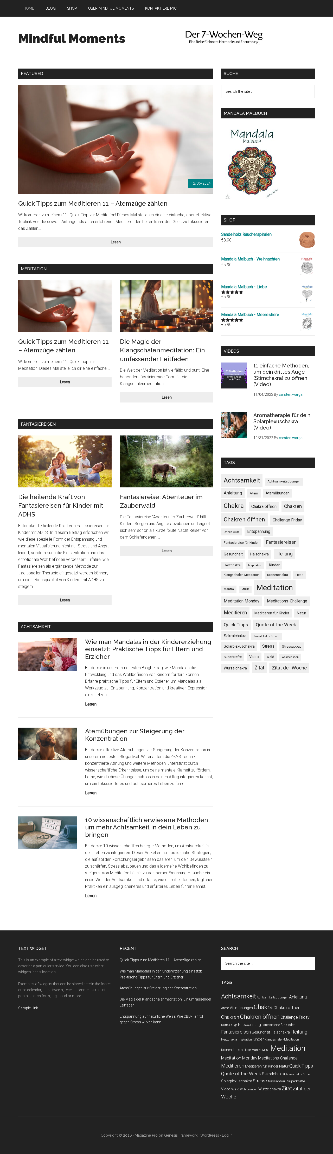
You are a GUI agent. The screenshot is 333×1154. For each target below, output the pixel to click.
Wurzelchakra (235, 668)
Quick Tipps (236, 624)
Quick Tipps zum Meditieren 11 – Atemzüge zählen (93, 203)
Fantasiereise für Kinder (241, 543)
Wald (270, 657)
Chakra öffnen (264, 506)
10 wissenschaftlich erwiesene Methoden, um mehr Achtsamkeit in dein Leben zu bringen (147, 827)
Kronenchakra (277, 575)
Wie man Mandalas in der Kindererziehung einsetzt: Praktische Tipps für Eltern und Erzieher (148, 649)
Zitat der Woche (289, 668)
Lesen (124, 243)
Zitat (259, 668)
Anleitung (233, 492)
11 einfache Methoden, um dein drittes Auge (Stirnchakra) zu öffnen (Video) (281, 375)
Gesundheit (233, 554)
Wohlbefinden (290, 657)
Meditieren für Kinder (271, 613)
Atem (254, 493)
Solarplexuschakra (239, 646)
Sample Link (28, 1008)
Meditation (275, 587)
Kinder (274, 565)
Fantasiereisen (281, 542)
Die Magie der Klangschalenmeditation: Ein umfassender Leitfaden (162, 350)
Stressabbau (292, 646)
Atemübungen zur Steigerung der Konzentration (134, 734)
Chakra (234, 505)
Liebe (299, 575)
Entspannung (258, 531)
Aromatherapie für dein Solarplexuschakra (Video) (281, 421)
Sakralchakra (235, 635)
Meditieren (235, 613)
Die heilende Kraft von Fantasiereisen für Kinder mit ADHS (60, 505)
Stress (268, 646)
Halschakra (259, 554)
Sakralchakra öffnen (266, 636)
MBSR (245, 589)
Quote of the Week (276, 625)
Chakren (293, 506)
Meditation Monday (241, 601)
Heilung (284, 554)
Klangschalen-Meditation (242, 575)
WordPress (209, 1135)
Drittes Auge (232, 532)
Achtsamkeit (242, 480)
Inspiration (254, 565)
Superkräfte (233, 657)
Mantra (229, 589)
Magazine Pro (146, 1135)
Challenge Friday (287, 520)
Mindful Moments (71, 38)
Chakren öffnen (244, 519)
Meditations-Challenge (287, 601)
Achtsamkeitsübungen (283, 481)
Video (254, 657)
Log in (227, 1135)
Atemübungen (278, 493)
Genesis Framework (180, 1135)
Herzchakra (232, 565)
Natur (301, 613)
